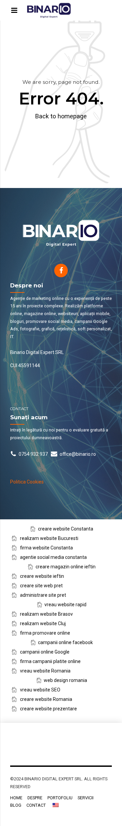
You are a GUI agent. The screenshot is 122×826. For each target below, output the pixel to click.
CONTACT (36, 805)
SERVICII (86, 797)
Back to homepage (61, 116)
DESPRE (34, 797)
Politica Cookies (27, 482)
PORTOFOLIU (60, 797)
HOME (16, 797)
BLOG (15, 805)
